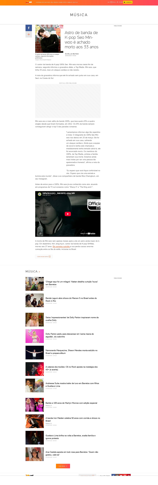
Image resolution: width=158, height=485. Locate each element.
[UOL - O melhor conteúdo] (29, 2)
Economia (64, 7)
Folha (70, 7)
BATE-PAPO (47, 2)
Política (52, 7)
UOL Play (75, 2)
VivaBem (92, 7)
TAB (114, 7)
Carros (58, 7)
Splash (80, 7)
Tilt (96, 7)
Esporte (75, 7)
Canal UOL (105, 7)
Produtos (29, 7)
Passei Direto (63, 2)
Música (79, 15)
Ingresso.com (40, 2)
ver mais (62, 466)
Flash (35, 7)
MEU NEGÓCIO (54, 2)
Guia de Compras (129, 7)
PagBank (69, 2)
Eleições (40, 7)
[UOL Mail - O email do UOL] (113, 2)
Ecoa (99, 7)
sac (109, 2)
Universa (86, 7)
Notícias (46, 7)
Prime (118, 7)
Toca (121, 7)
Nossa (111, 7)
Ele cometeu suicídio (61, 246)
